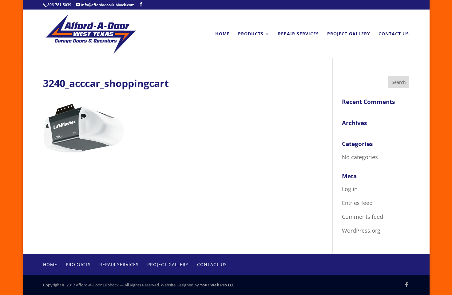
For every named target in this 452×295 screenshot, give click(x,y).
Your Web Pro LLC (217, 285)
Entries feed (357, 202)
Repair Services (298, 34)
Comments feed (362, 216)
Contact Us (394, 34)
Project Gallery (348, 34)
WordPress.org (361, 230)
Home (222, 34)
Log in (350, 189)
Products (251, 34)
